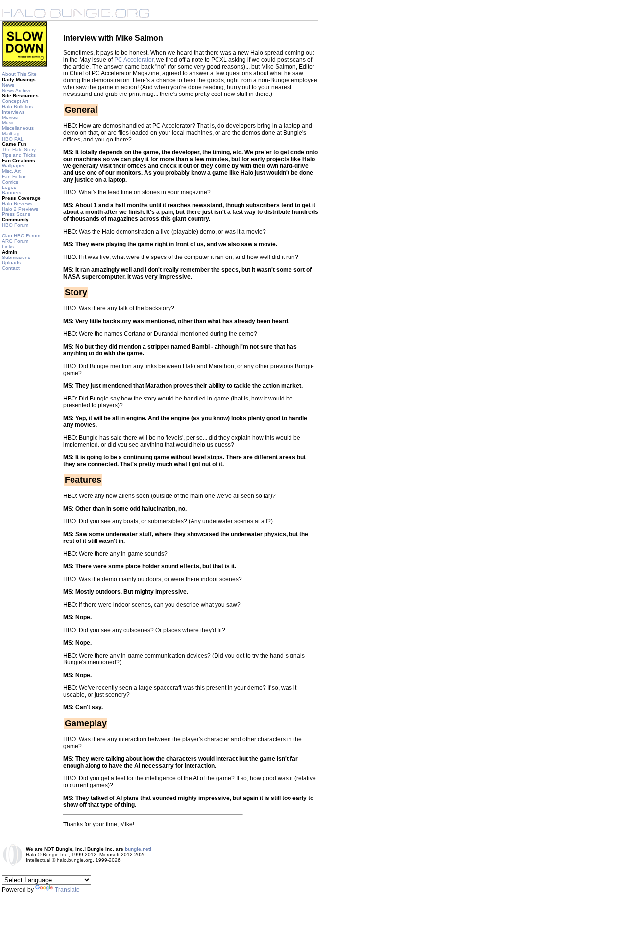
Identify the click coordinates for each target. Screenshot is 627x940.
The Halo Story (19, 149)
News (8, 85)
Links (8, 246)
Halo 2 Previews (20, 209)
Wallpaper (13, 165)
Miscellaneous (18, 128)
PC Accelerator (133, 59)
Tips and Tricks (19, 155)
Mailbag (11, 133)
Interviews (13, 112)
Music (8, 122)
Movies (10, 117)
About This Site (19, 74)
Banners (11, 192)
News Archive (17, 90)
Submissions (16, 257)
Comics (10, 182)
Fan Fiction (14, 176)
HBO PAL (13, 138)
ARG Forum (15, 241)
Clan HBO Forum (21, 235)
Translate (67, 889)
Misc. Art (11, 171)
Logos (9, 187)
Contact (11, 268)
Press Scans (16, 214)
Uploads (11, 262)
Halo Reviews (17, 203)
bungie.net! (138, 849)
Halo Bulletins (17, 106)
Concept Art (15, 101)
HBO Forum (15, 225)
